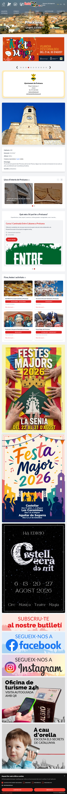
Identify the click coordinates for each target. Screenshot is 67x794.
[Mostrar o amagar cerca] (64, 4)
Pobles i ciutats (16, 12)
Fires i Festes (37, 12)
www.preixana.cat (34, 92)
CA (58, 4)
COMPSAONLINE (61, 792)
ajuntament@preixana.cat (33, 94)
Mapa (59, 185)
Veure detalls (12, 239)
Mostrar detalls (8, 785)
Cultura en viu (61, 12)
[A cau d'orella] (3, 4)
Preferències (37, 782)
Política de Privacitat (7, 792)
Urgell (17, 159)
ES (60, 4)
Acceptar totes (17, 789)
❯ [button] (50, 67)
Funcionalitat (48, 782)
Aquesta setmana (4, 12)
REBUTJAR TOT (49, 789)
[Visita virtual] (15, 4)
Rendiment (28, 782)
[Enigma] (9, 4)
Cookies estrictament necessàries (13, 782)
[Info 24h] (22, 4)
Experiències (29, 12)
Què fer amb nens (49, 12)
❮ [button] (17, 67)
